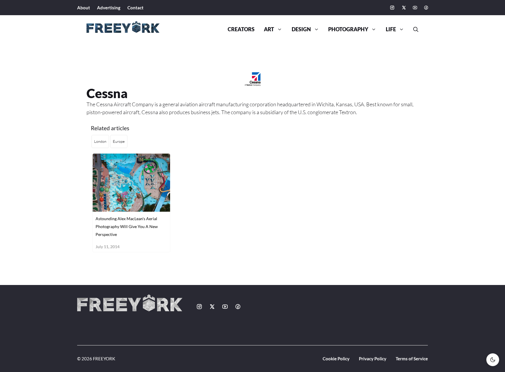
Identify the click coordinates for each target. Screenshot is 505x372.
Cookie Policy (336, 358)
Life (391, 29)
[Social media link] (392, 7)
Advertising (108, 7)
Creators (241, 29)
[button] (413, 29)
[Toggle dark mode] (492, 359)
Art (269, 29)
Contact (135, 7)
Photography (348, 29)
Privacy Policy (372, 358)
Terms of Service (412, 358)
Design (301, 29)
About (83, 7)
